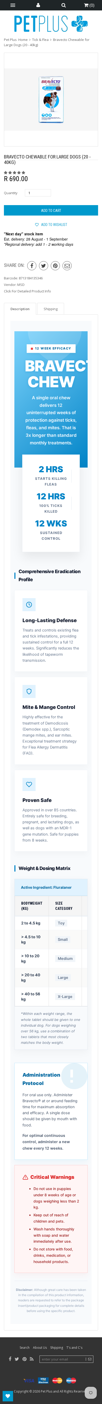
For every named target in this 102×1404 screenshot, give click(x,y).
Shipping (56, 1347)
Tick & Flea (40, 39)
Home (23, 39)
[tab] (20, 309)
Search (25, 1347)
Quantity (11, 193)
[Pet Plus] (51, 24)
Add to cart (51, 211)
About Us (40, 1347)
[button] (15, 172)
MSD (21, 284)
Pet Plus (46, 1391)
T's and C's (74, 1347)
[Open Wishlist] (8, 1396)
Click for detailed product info (27, 291)
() (91, 5)
